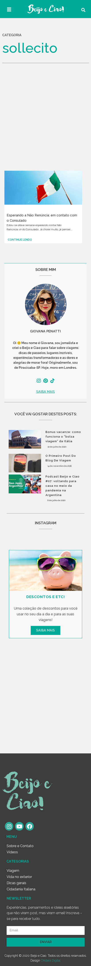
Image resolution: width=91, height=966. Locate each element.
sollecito (29, 48)
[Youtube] (19, 826)
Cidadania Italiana (21, 889)
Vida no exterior (19, 877)
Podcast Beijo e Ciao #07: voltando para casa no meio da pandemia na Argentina (63, 485)
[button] (45, 391)
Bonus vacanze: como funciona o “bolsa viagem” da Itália (63, 436)
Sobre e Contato (20, 846)
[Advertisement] (45, 120)
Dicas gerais (16, 883)
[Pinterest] (45, 381)
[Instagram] (38, 381)
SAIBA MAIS (45, 630)
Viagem (13, 871)
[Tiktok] (52, 381)
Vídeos (12, 852)
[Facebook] (29, 826)
